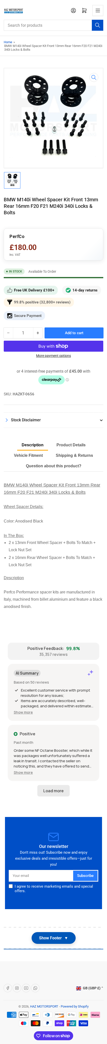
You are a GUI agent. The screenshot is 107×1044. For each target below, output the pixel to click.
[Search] (97, 25)
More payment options (53, 356)
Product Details (71, 445)
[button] (23, 712)
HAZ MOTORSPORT (44, 1006)
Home (8, 42)
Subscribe (85, 875)
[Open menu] (97, 10)
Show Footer (53, 938)
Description (33, 445)
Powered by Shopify (75, 1006)
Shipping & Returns (74, 455)
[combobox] (53, 25)
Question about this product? (53, 466)
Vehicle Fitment (28, 455)
